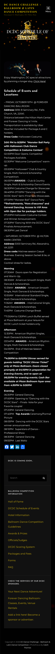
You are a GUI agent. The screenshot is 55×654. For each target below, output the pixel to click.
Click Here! (40, 81)
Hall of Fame (15, 501)
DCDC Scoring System (21, 546)
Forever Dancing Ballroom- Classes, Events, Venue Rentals (24, 603)
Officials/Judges (17, 540)
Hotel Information (18, 515)
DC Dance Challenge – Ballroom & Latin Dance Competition (23, 8)
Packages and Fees (19, 553)
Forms (12, 560)
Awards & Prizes (17, 533)
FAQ (10, 567)
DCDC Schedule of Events (23, 508)
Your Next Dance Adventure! (25, 591)
